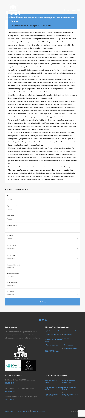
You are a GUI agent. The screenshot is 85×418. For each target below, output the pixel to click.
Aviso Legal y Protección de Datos (52, 351)
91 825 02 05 (10, 400)
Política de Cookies (70, 348)
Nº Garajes (10, 291)
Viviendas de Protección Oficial (53, 340)
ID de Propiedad (12, 282)
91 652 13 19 (71, 10)
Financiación (68, 334)
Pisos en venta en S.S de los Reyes (53, 388)
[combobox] (42, 199)
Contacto (67, 338)
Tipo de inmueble (12, 206)
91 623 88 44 (10, 391)
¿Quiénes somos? (52, 331)
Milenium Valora (69, 345)
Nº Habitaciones (12, 225)
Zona (9, 196)
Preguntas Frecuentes (54, 334)
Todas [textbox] (9, 199)
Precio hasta (11, 255)
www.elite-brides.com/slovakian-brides (22, 39)
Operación (10, 216)
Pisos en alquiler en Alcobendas (51, 395)
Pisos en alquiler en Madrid (69, 388)
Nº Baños (10, 235)
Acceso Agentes (52, 345)
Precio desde (11, 245)
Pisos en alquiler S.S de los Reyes (70, 395)
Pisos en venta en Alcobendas (68, 381)
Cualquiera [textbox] (11, 249)
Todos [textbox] (9, 209)
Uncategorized (34, 26)
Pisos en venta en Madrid (51, 381)
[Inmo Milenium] (13, 17)
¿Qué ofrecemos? (70, 331)
